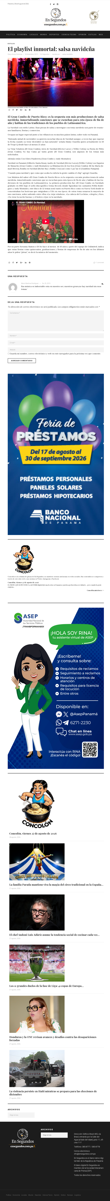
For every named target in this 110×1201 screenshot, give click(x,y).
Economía (22, 34)
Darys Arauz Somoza (15, 54)
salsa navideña (67, 54)
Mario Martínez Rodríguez (29, 283)
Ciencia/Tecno (69, 34)
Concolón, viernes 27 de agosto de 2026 (23, 582)
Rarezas (70, 1195)
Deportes (54, 34)
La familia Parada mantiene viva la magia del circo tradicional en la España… (56, 884)
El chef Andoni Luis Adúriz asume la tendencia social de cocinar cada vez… (54, 934)
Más (101, 34)
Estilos (93, 34)
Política (10, 34)
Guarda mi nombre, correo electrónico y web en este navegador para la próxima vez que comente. (55, 353)
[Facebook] (50, 4)
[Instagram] (57, 4)
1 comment (100, 262)
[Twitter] (54, 4)
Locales (34, 34)
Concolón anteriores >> (95, 590)
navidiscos (56, 54)
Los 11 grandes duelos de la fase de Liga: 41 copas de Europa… (46, 986)
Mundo (43, 34)
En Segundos (44, 54)
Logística (77, 1195)
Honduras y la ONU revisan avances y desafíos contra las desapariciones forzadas (52, 1038)
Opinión (82, 34)
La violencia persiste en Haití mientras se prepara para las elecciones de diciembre (53, 1092)
